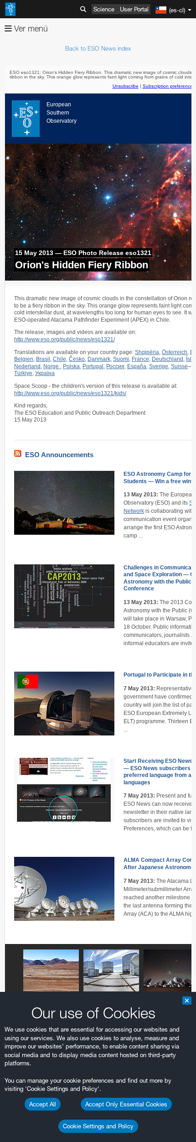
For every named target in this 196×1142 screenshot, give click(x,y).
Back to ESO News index (98, 48)
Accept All (42, 1104)
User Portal (134, 9)
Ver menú (30, 28)
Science (103, 9)
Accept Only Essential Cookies (126, 1104)
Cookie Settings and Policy (98, 1126)
